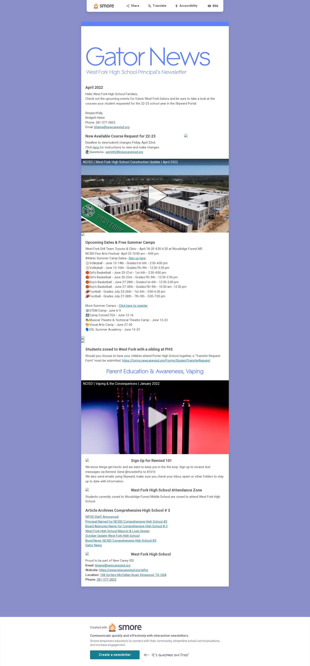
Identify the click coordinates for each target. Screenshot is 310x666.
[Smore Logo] (104, 6)
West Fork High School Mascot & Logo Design (117, 531)
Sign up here (137, 258)
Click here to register (133, 306)
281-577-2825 (106, 579)
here (96, 147)
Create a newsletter (115, 655)
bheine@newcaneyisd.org (111, 127)
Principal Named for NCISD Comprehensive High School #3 (126, 521)
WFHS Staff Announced (102, 517)
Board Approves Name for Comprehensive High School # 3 (126, 526)
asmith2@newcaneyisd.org (124, 152)
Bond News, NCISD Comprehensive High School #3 (120, 540)
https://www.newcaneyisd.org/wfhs (123, 570)
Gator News (93, 545)
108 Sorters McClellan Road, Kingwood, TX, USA (133, 575)
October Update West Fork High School (112, 536)
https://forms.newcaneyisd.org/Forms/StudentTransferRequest (166, 360)
